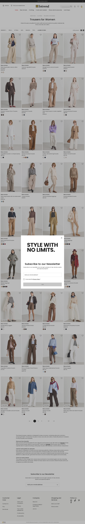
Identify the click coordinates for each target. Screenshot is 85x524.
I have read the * (32, 279)
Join (42, 284)
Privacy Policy (36, 279)
